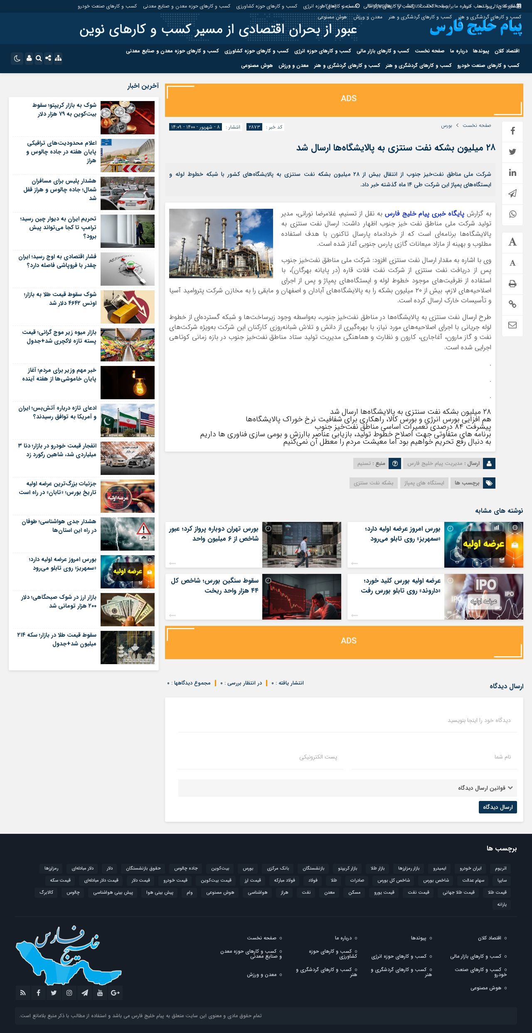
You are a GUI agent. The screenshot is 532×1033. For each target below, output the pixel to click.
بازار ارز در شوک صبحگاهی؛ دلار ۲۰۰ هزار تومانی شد (58, 601)
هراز (284, 892)
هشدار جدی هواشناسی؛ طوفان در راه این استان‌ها (59, 526)
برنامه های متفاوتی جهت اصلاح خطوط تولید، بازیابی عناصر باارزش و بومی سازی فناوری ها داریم (345, 434)
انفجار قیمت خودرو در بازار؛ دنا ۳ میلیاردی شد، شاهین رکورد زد (57, 450)
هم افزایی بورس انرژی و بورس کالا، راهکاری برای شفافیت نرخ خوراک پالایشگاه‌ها (368, 419)
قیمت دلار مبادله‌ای (101, 880)
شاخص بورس (436, 880)
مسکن (354, 892)
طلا (334, 880)
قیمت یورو (384, 892)
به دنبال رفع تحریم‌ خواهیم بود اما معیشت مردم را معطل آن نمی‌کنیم (387, 441)
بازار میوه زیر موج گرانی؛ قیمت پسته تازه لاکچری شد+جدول (59, 337)
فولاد (313, 880)
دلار (110, 868)
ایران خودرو (471, 868)
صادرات (357, 880)
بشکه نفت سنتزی (374, 483)
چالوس (73, 892)
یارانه (502, 904)
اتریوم (501, 868)
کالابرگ (46, 892)
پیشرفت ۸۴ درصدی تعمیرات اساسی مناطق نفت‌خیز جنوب (403, 426)
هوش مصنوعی (332, 17)
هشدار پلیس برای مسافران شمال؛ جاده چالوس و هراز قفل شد (59, 189)
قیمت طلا (497, 892)
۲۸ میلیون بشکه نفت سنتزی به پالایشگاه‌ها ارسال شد (395, 148)
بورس (446, 125)
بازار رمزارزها (409, 868)
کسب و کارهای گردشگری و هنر (489, 17)
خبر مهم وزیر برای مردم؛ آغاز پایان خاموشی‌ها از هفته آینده (59, 374)
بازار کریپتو (347, 868)
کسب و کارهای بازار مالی (388, 6)
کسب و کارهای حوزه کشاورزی (266, 6)
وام (190, 892)
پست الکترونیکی (318, 757)
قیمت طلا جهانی (459, 892)
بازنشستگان (314, 868)
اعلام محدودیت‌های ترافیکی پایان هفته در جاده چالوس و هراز (61, 151)
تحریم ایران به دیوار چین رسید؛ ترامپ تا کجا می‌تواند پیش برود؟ (58, 227)
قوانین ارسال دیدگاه (481, 788)
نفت (306, 892)
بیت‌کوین (220, 868)
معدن (329, 892)
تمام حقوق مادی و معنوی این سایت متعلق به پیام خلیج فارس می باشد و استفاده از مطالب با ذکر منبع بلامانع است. (140, 1016)
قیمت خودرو (175, 880)
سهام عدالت (473, 880)
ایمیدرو (439, 868)
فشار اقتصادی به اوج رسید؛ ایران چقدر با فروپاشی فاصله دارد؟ (57, 261)
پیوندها (484, 6)
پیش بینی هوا (159, 892)
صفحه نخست (433, 6)
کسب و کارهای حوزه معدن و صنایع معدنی (186, 6)
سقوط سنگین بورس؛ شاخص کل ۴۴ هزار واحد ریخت (215, 586)
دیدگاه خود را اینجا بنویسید (479, 720)
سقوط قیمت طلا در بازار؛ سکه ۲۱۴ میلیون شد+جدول (56, 639)
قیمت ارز (253, 880)
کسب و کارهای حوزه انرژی (330, 6)
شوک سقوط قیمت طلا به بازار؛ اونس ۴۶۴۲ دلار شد (60, 299)
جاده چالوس (186, 868)
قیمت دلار (141, 880)
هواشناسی (258, 892)
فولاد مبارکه (284, 880)
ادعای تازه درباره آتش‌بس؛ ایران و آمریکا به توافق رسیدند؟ (57, 412)
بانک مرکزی (278, 868)
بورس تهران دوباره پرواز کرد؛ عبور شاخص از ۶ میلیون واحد (214, 534)
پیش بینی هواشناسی (113, 892)
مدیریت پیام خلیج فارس (435, 463)
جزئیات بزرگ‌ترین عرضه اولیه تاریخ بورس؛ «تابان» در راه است (57, 488)
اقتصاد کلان (509, 6)
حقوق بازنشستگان (143, 868)
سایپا (502, 880)
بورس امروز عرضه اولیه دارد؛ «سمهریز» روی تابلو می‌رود (403, 534)
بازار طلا (378, 868)
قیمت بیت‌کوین (216, 880)
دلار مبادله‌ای (82, 868)
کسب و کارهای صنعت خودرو (107, 6)
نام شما (503, 757)
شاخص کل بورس (393, 880)
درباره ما (462, 6)
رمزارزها (51, 868)
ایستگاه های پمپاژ (424, 483)
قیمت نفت (418, 892)
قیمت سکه (60, 880)
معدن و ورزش (367, 17)
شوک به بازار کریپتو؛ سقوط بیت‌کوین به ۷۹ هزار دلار (64, 110)
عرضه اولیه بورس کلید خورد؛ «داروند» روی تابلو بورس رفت (401, 586)
